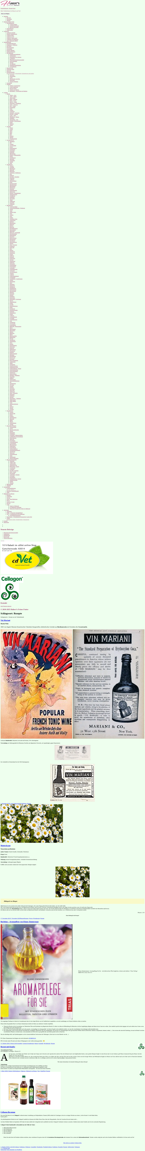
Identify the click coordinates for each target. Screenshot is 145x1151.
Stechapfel (12, 198)
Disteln (11, 431)
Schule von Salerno (14, 89)
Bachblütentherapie (11, 43)
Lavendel (12, 318)
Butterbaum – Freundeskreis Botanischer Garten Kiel (19, 517)
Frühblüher (12, 434)
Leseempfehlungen (11, 489)
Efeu (11, 249)
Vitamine (9, 485)
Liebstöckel (12, 322)
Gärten (18, 519)
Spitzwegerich (13, 374)
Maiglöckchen (13, 185)
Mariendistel (13, 329)
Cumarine (12, 469)
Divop (8, 500)
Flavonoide (12, 473)
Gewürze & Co (10, 140)
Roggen (11, 136)
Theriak (11, 62)
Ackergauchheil (13, 206)
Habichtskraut (13, 438)
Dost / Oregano (13, 245)
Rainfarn (12, 352)
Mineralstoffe (10, 484)
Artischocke (12, 220)
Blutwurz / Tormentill (15, 232)
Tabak (11, 200)
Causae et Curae (10, 502)
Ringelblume (13, 356)
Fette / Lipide (13, 472)
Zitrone (11, 408)
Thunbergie (12, 451)
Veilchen (12, 387)
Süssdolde (12, 376)
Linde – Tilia (13, 115)
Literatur (25, 1043)
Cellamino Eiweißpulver (12, 39)
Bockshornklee (13, 234)
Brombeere (12, 240)
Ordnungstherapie (11, 51)
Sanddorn (12, 118)
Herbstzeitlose (13, 181)
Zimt (11, 163)
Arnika (11, 217)
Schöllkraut (12, 196)
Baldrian (12, 221)
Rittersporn (12, 191)
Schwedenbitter (13, 61)
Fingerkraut (12, 261)
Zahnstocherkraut (14, 404)
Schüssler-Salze (10, 69)
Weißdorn (12, 395)
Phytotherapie (10, 53)
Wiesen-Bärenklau (14, 458)
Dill (10, 142)
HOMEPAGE (32, 1038)
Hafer (11, 130)
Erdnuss (12, 416)
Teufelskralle (13, 383)
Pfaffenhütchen (13, 190)
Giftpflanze (23, 803)
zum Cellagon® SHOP (12, 40)
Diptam (11, 243)
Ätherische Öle (13, 465)
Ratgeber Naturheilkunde (13, 491)
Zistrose (11, 406)
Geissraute (12, 270)
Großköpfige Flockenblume (16, 436)
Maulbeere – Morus (14, 117)
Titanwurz (12, 453)
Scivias (8, 497)
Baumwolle (12, 413)
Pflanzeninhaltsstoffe (12, 459)
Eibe (11, 174)
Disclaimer (9, 19)
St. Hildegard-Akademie (15, 507)
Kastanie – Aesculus (14, 113)
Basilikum (12, 141)
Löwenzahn (12, 323)
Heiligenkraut (13, 289)
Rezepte (29, 803)
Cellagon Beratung (8, 1112)
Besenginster (13, 230)
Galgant (11, 144)
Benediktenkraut (14, 228)
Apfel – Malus (13, 96)
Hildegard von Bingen (9, 493)
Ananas (11, 412)
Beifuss (11, 225)
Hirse (11, 132)
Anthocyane (12, 462)
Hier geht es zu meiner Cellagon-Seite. (72, 1143)
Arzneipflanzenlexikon (15, 515)
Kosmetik (41, 1043)
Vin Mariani (12, 64)
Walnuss (12, 123)
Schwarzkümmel (14, 371)
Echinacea (12, 246)
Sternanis (12, 159)
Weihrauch (12, 391)
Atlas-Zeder (12, 98)
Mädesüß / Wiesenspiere (15, 326)
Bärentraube (12, 223)
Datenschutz (3, 1149)
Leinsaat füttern (13, 24)
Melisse (11, 332)
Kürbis (11, 314)
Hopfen (11, 295)
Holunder (12, 293)
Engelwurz (12, 253)
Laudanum (12, 58)
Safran (11, 156)
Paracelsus (12, 80)
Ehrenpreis (12, 432)
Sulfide (11, 481)
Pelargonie (12, 347)
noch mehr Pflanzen (11, 425)
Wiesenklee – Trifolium (15, 398)
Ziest (11, 405)
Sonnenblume (13, 423)
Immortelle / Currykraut (15, 299)
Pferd (44, 1071)
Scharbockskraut (14, 366)
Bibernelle (12, 231)
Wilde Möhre (13, 401)
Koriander (12, 151)
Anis (11, 216)
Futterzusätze (10, 30)
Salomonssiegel (13, 194)
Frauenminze (13, 266)
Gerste (11, 129)
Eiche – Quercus (14, 104)
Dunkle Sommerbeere (12, 34)
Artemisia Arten (13, 219)
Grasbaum (12, 111)
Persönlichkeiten (20, 72)
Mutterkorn (12, 187)
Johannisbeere (13, 417)
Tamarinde (12, 160)
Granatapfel (12, 277)
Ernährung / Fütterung (12, 45)
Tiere (38, 1071)
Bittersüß (12, 170)
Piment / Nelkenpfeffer (15, 155)
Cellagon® (6, 31)
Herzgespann (13, 291)
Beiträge (9, 495)
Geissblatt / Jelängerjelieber (16, 435)
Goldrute (12, 274)
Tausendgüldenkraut (14, 381)
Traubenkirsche (13, 454)
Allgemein (9, 511)
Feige (11, 108)
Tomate (11, 424)
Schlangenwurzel (14, 367)
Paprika (11, 344)
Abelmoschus (13, 427)
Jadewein (12, 439)
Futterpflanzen (10, 28)
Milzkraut (12, 333)
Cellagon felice (10, 35)
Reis (11, 134)
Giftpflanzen (10, 164)
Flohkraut (12, 262)
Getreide (9, 126)
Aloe (11, 213)
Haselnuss (12, 284)
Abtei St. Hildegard (14, 506)
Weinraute (12, 394)
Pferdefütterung (10, 23)
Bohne (11, 415)
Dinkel (11, 128)
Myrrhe (11, 338)
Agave (11, 428)
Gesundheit (9, 49)
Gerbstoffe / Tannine (14, 474)
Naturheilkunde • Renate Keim (8, 8)
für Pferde (9, 46)
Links (8, 504)
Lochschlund (13, 443)
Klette (11, 307)
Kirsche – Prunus (14, 114)
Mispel (11, 421)
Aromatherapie (30, 1043)
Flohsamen (12, 264)
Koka (11, 182)
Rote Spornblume (14, 360)
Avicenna (12, 74)
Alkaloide (12, 461)
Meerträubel (12, 186)
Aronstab (12, 167)
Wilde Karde (13, 400)
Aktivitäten (6, 510)
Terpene (12, 483)
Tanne (11, 122)
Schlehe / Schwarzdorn (15, 121)
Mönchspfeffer (13, 336)
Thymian (12, 385)
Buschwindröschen (14, 429)
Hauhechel (12, 285)
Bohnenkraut (13, 235)
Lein (11, 321)
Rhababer (12, 355)
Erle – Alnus (13, 106)
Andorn (11, 215)
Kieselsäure (12, 477)
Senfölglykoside (13, 480)
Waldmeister (13, 457)
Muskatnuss (12, 153)
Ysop (11, 402)
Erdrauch (12, 257)
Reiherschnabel (13, 353)
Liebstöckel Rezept (14, 26)
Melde (11, 420)
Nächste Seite (6, 1148)
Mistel (11, 334)
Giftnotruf (12, 204)
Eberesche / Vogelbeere (15, 103)
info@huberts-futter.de (6, 606)
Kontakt (5, 521)
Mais (11, 133)
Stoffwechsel (71, 1147)
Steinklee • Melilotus (15, 375)
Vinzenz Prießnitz (14, 81)
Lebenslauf (9, 496)
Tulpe (11, 455)
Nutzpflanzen (10, 410)
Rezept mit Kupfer (14, 27)
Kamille (11, 304)
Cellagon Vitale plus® (12, 38)
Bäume (8, 94)
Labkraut (12, 315)
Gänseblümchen (13, 269)
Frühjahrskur (13, 55)
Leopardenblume (14, 442)
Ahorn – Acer (13, 95)
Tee (10, 382)
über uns (9, 17)
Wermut (11, 397)
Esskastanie (12, 107)
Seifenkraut (12, 372)
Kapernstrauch (13, 148)
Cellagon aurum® (11, 32)
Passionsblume (13, 345)
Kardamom (12, 149)
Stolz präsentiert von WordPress (14, 1149)
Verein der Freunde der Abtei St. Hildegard (20, 508)
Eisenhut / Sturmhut (14, 177)
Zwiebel (12, 409)
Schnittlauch (13, 157)
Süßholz (12, 378)
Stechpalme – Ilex (14, 119)
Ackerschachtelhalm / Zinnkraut (17, 208)
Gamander (12, 268)
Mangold (12, 419)
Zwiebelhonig (13, 66)
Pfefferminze (13, 349)
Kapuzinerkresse (14, 306)
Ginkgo (11, 110)
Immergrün (12, 298)
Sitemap (8, 20)
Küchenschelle (13, 183)
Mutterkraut (12, 337)
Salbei (11, 363)
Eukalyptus (12, 258)
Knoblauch (12, 308)
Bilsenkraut (12, 168)
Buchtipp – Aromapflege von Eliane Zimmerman (20, 922)
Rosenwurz (12, 357)
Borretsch (12, 236)
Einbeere (12, 175)
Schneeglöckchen (14, 370)
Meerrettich (12, 330)
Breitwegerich (13, 238)
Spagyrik (9, 70)
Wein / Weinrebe (14, 393)
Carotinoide (12, 468)
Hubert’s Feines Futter (9, 21)
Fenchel (11, 259)
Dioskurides (12, 76)
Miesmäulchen (13, 444)
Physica (8, 503)
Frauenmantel (13, 265)
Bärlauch (12, 224)
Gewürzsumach (13, 272)
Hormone (26, 918)
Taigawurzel (13, 379)
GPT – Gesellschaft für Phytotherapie (16, 514)
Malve (11, 327)
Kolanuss (12, 311)
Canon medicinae (14, 87)
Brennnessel (12, 239)
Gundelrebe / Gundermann (16, 279)
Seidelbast (12, 197)
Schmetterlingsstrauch (15, 450)
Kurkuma (12, 152)
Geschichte (9, 83)
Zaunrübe (12, 202)
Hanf (11, 283)
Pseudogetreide (13, 138)
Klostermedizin (10, 47)
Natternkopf (12, 446)
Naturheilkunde (7, 42)
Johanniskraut (13, 302)
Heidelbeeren (13, 288)
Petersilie (12, 189)
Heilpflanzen (10, 205)
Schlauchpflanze (14, 449)
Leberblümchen (13, 319)
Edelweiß (12, 247)
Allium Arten (13, 212)
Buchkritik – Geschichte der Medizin (18, 91)
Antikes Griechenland (15, 85)
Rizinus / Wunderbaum (15, 193)
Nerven (31, 918)
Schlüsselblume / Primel (15, 368)
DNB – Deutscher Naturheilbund (15, 512)
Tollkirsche (12, 201)
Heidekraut (12, 287)
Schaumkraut (13, 447)
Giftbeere (12, 179)
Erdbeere (12, 255)
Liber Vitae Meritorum (12, 499)
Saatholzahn (12, 361)
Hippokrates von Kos (15, 79)
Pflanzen (22, 918)
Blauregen (12, 171)
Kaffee (11, 303)
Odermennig (13, 341)
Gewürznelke (13, 145)
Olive (11, 342)
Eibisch (11, 250)
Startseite (6, 16)
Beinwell (12, 227)
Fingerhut (12, 178)
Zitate (8, 492)
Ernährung (54, 1147)
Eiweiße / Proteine (14, 470)
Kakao (11, 147)
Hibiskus (12, 292)
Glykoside (12, 476)
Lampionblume (13, 317)
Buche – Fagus (13, 102)
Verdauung (77, 1147)
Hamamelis (12, 281)
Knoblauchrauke (14, 310)
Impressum (6, 522)
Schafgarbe (12, 364)
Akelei (11, 209)
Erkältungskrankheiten (15, 54)
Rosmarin (12, 359)
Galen (11, 77)
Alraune (12, 166)
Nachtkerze (12, 340)
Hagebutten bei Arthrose (15, 57)
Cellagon (17, 1147)
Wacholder (12, 389)
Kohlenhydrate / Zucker (15, 478)
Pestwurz (12, 348)
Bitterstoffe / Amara (14, 466)
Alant (11, 211)
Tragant (11, 386)
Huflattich (12, 296)
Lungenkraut (13, 325)
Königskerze (13, 313)
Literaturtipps (7, 487)
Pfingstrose (12, 351)
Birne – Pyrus (13, 100)
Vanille (11, 162)
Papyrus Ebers (13, 88)
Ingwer (11, 300)
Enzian (11, 254)
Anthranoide (13, 463)
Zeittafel (9, 84)
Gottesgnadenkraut (14, 276)
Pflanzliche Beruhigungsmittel (17, 60)
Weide (11, 125)
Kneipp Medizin (10, 50)
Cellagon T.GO (10, 36)
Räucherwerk (10, 68)
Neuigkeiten (40, 1147)
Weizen (11, 137)
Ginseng (12, 273)
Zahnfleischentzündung (15, 65)
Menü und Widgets (5, 13)
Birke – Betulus (13, 99)
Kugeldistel (12, 440)
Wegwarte (12, 390)
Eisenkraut (12, 251)
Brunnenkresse (13, 242)
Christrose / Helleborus (15, 172)
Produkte (45, 1147)
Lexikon (6, 92)
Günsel (11, 280)
